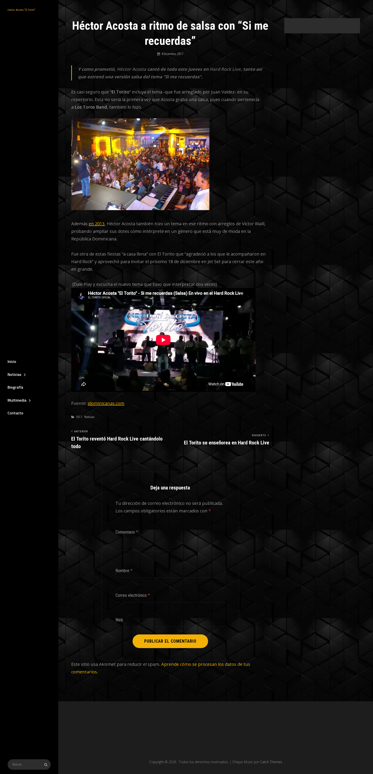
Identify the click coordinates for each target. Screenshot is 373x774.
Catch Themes (271, 762)
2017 (79, 417)
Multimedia (17, 400)
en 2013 (96, 224)
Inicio (12, 361)
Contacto (15, 413)
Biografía (15, 387)
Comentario (126, 532)
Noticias (14, 374)
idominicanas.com (106, 403)
